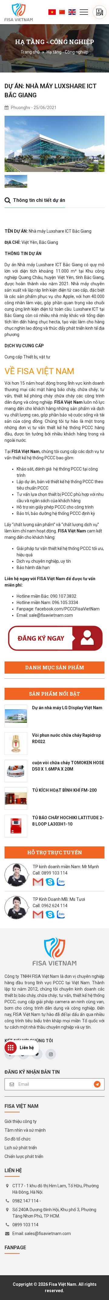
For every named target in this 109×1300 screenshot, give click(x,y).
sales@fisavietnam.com (48, 1233)
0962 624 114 (54, 905)
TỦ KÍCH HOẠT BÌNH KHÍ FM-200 (64, 790)
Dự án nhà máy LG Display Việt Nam (67, 707)
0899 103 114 (54, 873)
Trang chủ (30, 52)
